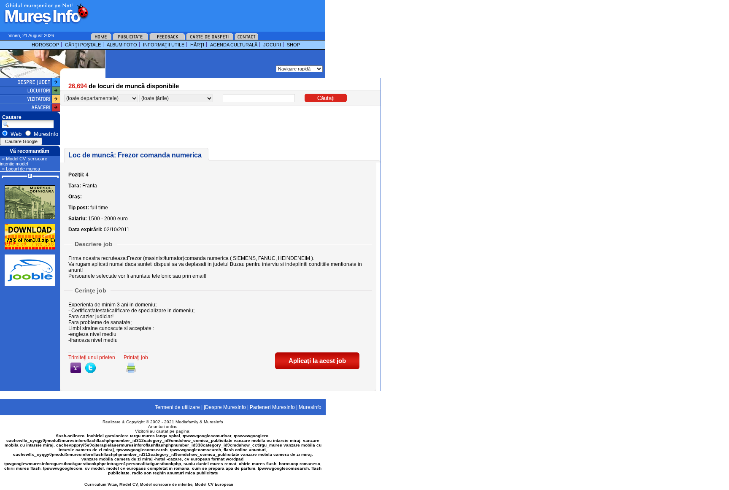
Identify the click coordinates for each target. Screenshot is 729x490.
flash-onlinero (70, 435)
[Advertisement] (195, 12)
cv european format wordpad (213, 459)
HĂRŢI (197, 44)
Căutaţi (326, 98)
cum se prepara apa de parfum (223, 468)
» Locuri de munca (21, 168)
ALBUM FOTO (122, 44)
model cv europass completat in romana (147, 468)
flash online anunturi (245, 449)
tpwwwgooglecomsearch (141, 449)
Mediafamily (187, 422)
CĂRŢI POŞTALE (83, 44)
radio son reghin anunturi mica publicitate (175, 473)
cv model (94, 468)
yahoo (75, 368)
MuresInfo (213, 422)
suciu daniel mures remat (210, 463)
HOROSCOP (45, 44)
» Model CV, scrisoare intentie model (23, 161)
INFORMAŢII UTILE (163, 44)
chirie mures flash (257, 463)
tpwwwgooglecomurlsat (207, 435)
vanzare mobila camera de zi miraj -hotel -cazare (131, 459)
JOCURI (272, 44)
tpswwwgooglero (251, 435)
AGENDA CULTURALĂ (233, 44)
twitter (90, 368)
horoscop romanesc (299, 463)
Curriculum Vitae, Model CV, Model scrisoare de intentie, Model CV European (158, 484)
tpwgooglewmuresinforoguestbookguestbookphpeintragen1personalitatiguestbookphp (92, 463)
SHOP (293, 44)
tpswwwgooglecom (62, 468)
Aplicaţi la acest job (317, 360)
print (131, 368)
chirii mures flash (22, 468)
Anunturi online (163, 426)
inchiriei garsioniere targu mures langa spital (133, 435)
